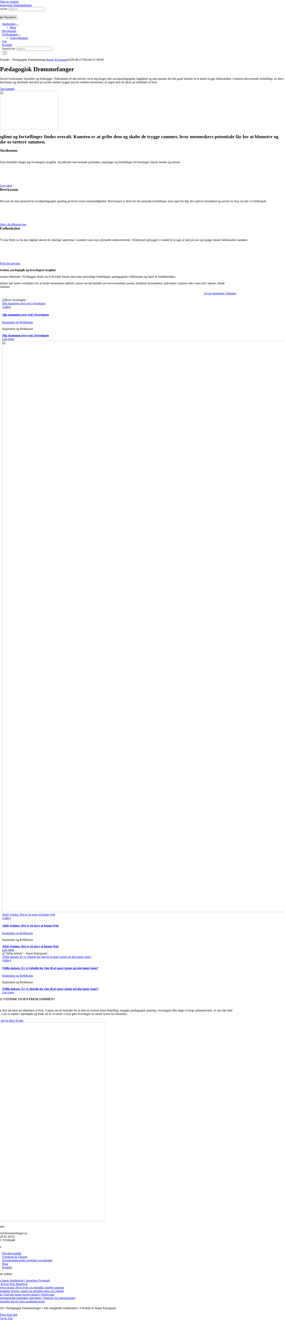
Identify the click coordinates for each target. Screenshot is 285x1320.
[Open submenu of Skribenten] (16, 25)
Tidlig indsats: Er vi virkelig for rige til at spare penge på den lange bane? (46, 956)
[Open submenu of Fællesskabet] (19, 35)
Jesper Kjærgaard (57, 59)
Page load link (8, 1314)
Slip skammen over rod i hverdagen (24, 303)
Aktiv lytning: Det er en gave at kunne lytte (28, 914)
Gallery (6, 307)
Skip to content (9, 1)
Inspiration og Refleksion (17, 322)
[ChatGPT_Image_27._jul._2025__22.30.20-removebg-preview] (29, 128)
